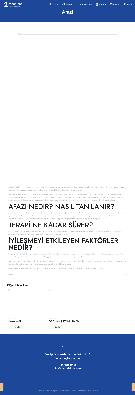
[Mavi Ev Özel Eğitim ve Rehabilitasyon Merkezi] (12, 4)
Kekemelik (15, 321)
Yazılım (95, 390)
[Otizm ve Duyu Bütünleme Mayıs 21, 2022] (133, 387)
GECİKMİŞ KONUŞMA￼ (64, 321)
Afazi (10, 187)
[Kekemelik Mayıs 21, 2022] (1, 387)
